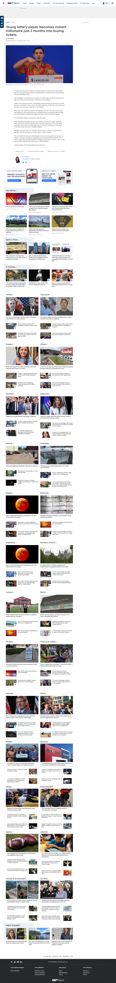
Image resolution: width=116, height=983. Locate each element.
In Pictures (46, 3)
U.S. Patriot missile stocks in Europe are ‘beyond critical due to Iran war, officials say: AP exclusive (62, 733)
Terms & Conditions (40, 972)
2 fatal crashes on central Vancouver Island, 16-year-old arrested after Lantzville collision (61, 672)
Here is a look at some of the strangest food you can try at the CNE (62, 284)
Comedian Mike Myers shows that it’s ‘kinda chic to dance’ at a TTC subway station (27, 335)
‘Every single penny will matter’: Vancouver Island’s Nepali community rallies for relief (56, 665)
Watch (39, 3)
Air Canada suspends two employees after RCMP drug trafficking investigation (25, 432)
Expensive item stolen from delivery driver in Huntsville (60, 229)
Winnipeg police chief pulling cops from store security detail (54, 466)
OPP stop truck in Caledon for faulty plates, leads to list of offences (15, 230)
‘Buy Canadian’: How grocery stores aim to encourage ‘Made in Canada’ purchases (16, 257)
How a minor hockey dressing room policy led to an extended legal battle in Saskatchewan (28, 533)
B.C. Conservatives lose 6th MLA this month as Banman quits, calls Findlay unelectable (20, 716)
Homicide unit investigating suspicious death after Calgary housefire (26, 384)
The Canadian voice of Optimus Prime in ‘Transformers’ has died (54, 809)
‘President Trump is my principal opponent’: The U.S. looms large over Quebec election (27, 724)
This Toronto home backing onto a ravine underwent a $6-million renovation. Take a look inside (16, 284)
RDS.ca (85, 974)
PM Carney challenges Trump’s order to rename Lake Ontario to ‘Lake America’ (21, 318)
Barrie (8, 22)
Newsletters (66, 956)
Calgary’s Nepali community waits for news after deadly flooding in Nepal (27, 375)
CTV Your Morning (58, 3)
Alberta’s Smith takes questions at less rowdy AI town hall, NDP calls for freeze (55, 417)
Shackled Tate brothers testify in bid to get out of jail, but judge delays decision (55, 716)
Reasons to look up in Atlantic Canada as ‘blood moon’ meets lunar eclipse (28, 482)
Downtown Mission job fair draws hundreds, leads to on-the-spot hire (21, 665)
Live (93, 3)
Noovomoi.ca (86, 972)
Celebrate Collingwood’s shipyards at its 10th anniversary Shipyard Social (39, 230)
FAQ (60, 956)
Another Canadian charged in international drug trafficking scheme (55, 516)
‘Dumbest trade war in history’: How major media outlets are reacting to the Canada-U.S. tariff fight (62, 258)
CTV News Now (84, 3)
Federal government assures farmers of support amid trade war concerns (21, 615)
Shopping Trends (71, 3)
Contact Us (55, 956)
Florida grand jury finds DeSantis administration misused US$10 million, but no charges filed (61, 724)
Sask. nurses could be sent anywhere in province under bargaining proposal (25, 573)
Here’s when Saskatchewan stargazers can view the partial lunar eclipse (21, 516)
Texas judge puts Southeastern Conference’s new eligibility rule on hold (21, 854)
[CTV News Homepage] (13, 3)
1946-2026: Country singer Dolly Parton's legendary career (38, 283)
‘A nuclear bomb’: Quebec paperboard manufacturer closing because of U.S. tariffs (54, 566)
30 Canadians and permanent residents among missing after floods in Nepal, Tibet (22, 901)
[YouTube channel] (18, 962)
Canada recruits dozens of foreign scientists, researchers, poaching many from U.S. (56, 901)
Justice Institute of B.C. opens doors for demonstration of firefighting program (62, 325)
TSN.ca (61, 974)
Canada (31, 3)
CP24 (60, 970)
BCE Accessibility (15, 970)
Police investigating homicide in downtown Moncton (22, 466)
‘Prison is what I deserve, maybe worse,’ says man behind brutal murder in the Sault (61, 573)
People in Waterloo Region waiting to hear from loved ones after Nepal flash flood (62, 533)
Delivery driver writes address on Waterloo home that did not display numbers (62, 943)
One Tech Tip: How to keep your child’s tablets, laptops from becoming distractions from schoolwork (56, 855)
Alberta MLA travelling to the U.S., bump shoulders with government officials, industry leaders (61, 434)
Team (71, 956)
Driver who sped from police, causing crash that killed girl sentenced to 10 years (21, 367)
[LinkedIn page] (21, 962)
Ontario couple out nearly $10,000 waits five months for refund (16, 942)
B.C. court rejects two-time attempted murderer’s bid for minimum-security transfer (26, 733)
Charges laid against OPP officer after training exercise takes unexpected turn (62, 208)
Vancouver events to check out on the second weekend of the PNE (61, 334)
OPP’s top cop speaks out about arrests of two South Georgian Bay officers (39, 208)
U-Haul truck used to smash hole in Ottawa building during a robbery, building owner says (56, 367)
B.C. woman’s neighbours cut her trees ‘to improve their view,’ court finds (39, 943)
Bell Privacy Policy (39, 970)
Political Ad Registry (40, 974)
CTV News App (47, 956)
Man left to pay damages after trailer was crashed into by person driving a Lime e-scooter (62, 424)
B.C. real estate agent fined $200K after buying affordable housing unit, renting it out (38, 257)
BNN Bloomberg (63, 972)
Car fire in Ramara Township (15, 206)
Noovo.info (86, 970)
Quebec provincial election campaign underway (21, 416)
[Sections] (3, 3)
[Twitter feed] (12, 962)
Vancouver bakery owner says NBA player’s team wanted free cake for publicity (56, 318)
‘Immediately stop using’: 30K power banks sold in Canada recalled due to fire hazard (56, 764)
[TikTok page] (15, 962)
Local (24, 3)
